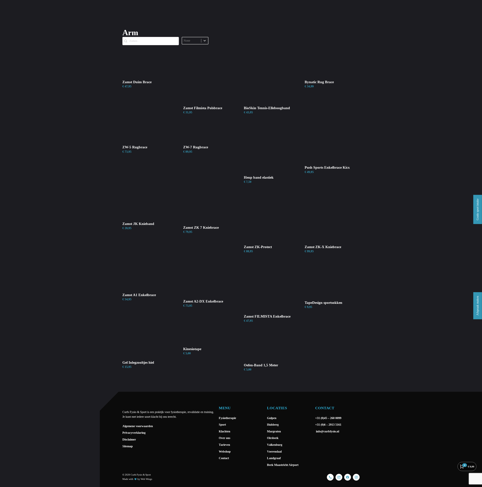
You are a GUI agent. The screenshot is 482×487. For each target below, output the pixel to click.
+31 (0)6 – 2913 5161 (328, 424)
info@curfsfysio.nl (327, 431)
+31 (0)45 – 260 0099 (328, 418)
